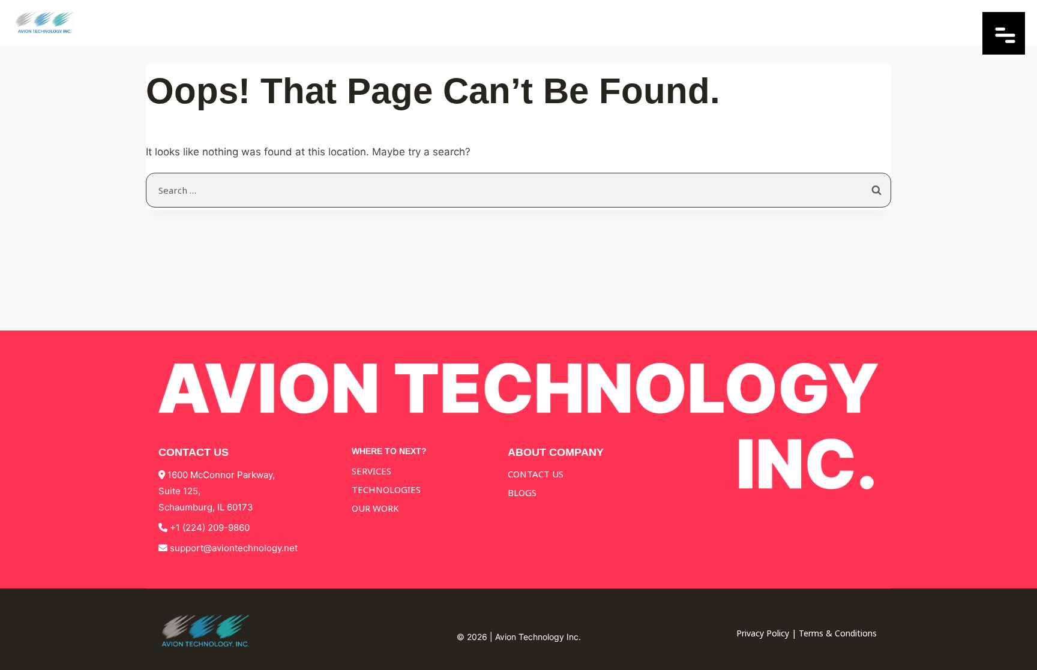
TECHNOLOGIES (386, 489)
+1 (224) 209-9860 (210, 527)
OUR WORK (375, 508)
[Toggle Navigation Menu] (1003, 51)
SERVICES (371, 471)
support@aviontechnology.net (234, 548)
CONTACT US (536, 474)
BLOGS (522, 492)
